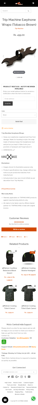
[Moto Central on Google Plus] (17, 377)
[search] (13, 11)
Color (3, 111)
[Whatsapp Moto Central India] (3, 341)
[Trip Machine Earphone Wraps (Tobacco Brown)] (16, 77)
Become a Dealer (20, 394)
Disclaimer (10, 392)
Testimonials (28, 392)
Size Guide (9, 389)
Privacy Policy (30, 389)
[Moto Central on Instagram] (21, 377)
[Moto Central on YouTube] (29, 377)
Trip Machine (19, 28)
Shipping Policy (19, 392)
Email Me (8, 103)
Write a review (19, 229)
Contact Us (6, 387)
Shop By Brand (22, 385)
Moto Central (24, 401)
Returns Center (17, 382)
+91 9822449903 (22, 338)
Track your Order (11, 385)
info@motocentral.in (20, 347)
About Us (30, 385)
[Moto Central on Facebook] (12, 377)
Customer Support (28, 382)
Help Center (8, 382)
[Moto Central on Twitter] (9, 377)
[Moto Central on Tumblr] (25, 377)
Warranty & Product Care (18, 387)
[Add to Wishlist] (16, 251)
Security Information (19, 389)
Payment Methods (31, 387)
